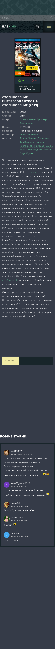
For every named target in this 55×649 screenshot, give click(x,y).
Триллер (42, 119)
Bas (9, 27)
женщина (32, 172)
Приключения (28, 119)
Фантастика (26, 123)
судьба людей (9, 280)
